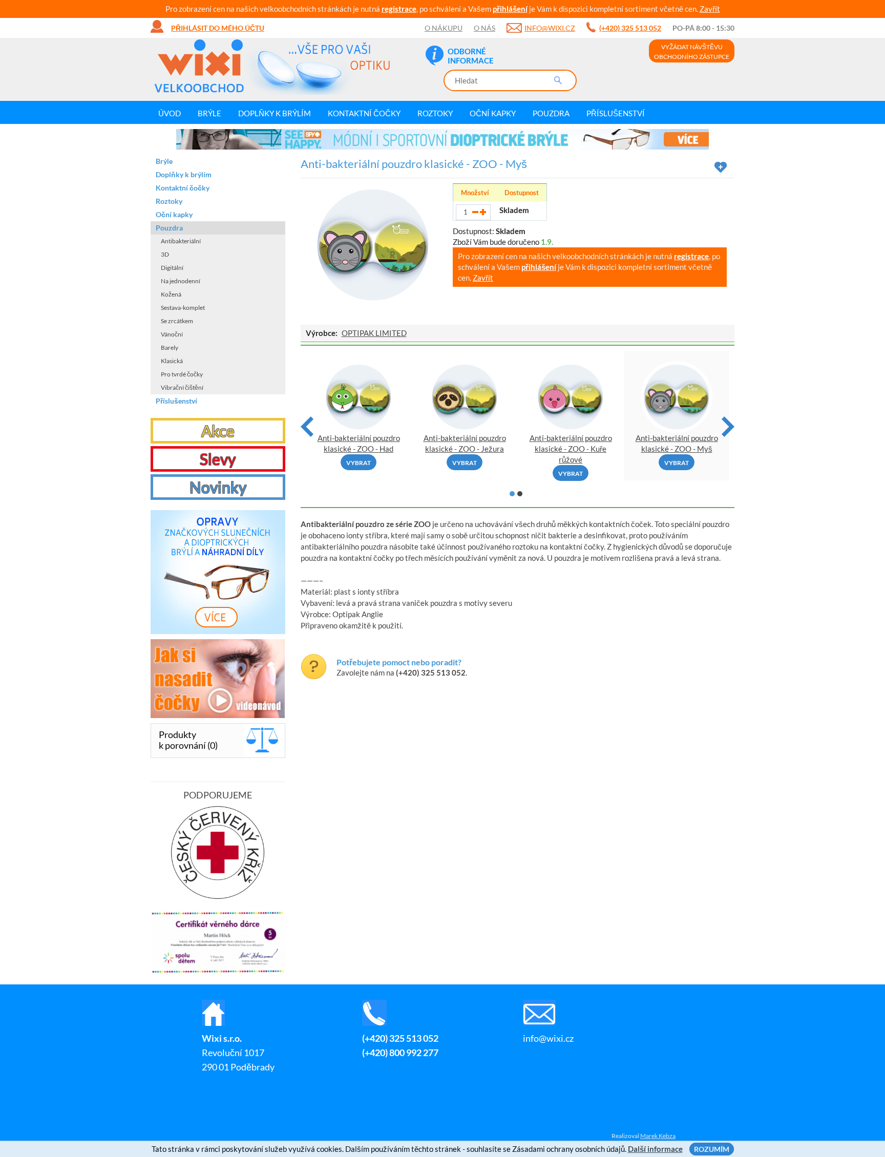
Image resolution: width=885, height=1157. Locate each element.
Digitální (172, 267)
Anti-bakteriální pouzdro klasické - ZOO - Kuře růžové (571, 448)
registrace (399, 8)
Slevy (218, 459)
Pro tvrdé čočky (182, 374)
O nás (484, 28)
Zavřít (710, 8)
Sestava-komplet (183, 307)
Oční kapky (493, 113)
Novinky (217, 487)
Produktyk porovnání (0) (188, 740)
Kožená (171, 294)
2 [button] (519, 493)
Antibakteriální (181, 241)
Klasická (172, 361)
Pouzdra (551, 113)
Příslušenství (615, 113)
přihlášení (510, 8)
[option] (442, 139)
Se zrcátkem (177, 321)
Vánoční (172, 334)
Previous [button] (307, 426)
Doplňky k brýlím (274, 113)
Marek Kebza (658, 1136)
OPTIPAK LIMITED (374, 333)
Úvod (169, 113)
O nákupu (443, 28)
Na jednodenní (180, 281)
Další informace (655, 1148)
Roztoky (435, 113)
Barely (169, 347)
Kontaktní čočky (364, 113)
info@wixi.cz (549, 28)
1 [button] (512, 493)
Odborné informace (471, 56)
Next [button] (728, 426)
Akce (218, 431)
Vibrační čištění (182, 387)
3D (165, 254)
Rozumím (711, 1149)
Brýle (209, 113)
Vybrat (358, 463)
